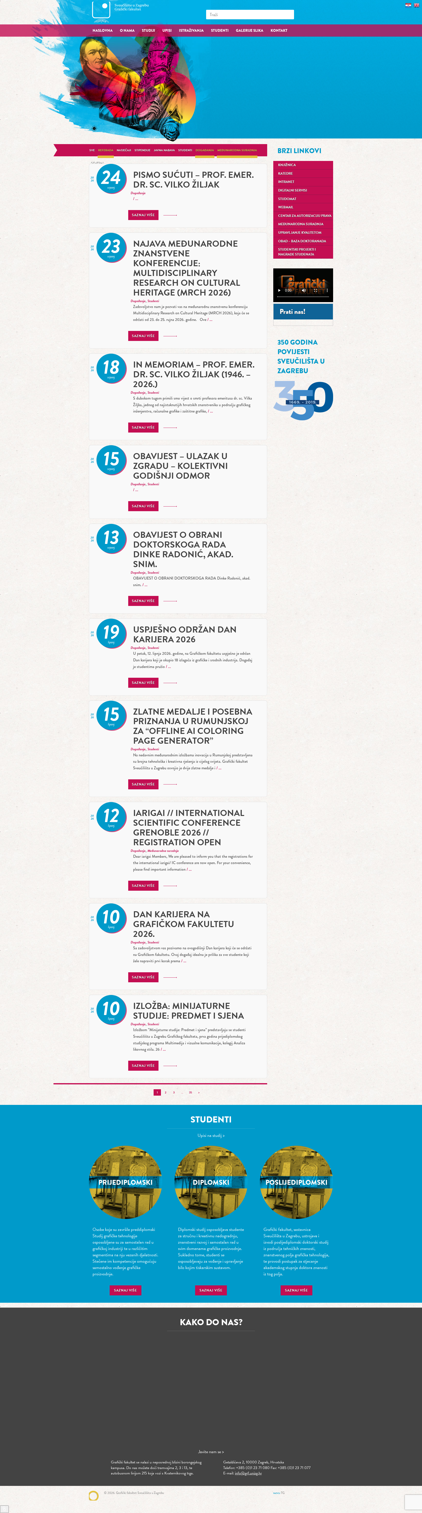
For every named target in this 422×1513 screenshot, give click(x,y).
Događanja (205, 150)
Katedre (285, 173)
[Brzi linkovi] (4, 1509)
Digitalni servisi (292, 190)
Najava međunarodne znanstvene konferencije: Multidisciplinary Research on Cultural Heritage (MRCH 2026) (186, 268)
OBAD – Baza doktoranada (302, 241)
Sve (92, 150)
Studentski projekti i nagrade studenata (297, 252)
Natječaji (124, 150)
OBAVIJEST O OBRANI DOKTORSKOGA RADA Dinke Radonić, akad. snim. (183, 549)
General (97, 162)
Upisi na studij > (211, 1135)
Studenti (185, 150)
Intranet (286, 181)
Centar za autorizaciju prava (304, 215)
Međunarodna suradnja (237, 150)
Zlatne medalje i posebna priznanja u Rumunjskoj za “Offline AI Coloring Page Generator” (192, 726)
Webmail (285, 207)
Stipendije (142, 150)
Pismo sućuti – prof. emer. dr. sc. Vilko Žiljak (193, 179)
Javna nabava (164, 150)
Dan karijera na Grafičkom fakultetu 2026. (183, 924)
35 (190, 1092)
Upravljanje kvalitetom (299, 232)
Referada (105, 150)
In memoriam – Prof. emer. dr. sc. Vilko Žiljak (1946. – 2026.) (193, 374)
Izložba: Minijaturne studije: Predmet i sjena (188, 1010)
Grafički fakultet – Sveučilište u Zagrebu (125, 12)
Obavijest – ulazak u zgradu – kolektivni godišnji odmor (180, 466)
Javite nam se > (211, 1452)
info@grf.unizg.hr (248, 1473)
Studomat (287, 198)
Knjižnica (287, 165)
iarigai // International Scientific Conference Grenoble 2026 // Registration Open (188, 827)
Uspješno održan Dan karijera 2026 (185, 634)
